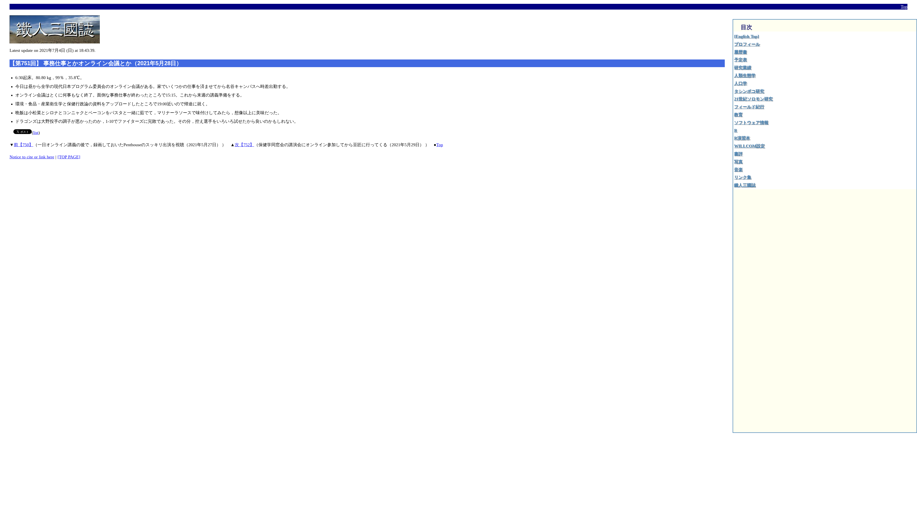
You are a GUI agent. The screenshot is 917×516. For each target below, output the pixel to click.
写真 (738, 161)
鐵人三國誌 (745, 185)
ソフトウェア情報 (751, 122)
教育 (738, 114)
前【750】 (23, 144)
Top (904, 6)
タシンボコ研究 (749, 91)
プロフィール (747, 44)
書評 (738, 153)
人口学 (740, 83)
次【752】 (244, 144)
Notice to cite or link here (32, 157)
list (35, 132)
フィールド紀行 (749, 106)
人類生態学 (745, 75)
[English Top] (746, 36)
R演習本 (742, 138)
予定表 (740, 59)
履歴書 (740, 52)
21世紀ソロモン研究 (753, 99)
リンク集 (742, 177)
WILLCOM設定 (749, 146)
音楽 (738, 169)
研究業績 (742, 67)
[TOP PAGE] (69, 157)
